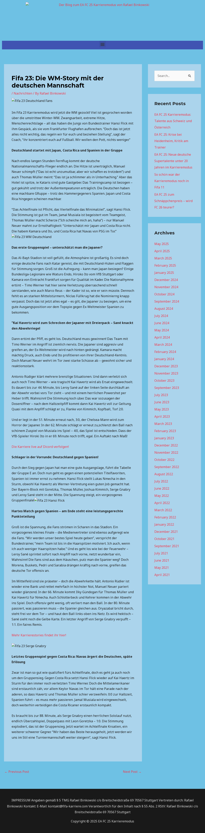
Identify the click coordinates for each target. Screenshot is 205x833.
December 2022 (166, 445)
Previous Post (16, 771)
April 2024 (162, 337)
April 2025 (162, 251)
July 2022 (161, 481)
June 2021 (161, 560)
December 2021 (166, 531)
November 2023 (166, 373)
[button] (102, 44)
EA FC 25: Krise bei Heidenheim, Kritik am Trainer (171, 140)
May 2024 (161, 330)
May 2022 (161, 495)
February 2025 (165, 265)
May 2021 (161, 567)
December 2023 (166, 366)
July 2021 (161, 553)
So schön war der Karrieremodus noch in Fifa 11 (171, 180)
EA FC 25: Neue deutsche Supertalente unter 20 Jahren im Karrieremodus (173, 160)
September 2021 (166, 546)
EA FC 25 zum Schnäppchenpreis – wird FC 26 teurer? (173, 200)
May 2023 (161, 409)
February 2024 (165, 352)
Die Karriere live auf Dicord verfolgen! (40, 446)
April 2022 (162, 503)
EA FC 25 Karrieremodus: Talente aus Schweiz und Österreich (173, 121)
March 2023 (163, 423)
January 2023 (164, 438)
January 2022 (164, 524)
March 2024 (163, 344)
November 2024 (166, 287)
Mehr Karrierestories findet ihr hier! (39, 635)
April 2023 (162, 416)
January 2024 (164, 359)
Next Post (132, 771)
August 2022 (163, 474)
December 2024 (166, 280)
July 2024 (161, 316)
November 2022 (166, 452)
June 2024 (161, 323)
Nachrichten (23, 93)
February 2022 (165, 517)
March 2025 (163, 258)
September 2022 (166, 467)
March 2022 (163, 510)
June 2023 (161, 402)
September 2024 (166, 301)
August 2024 (163, 308)
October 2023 (164, 380)
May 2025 (161, 244)
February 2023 (165, 431)
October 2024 (164, 294)
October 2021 (164, 539)
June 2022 (161, 488)
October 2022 (164, 459)
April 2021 (162, 575)
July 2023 (161, 395)
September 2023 (166, 388)
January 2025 (164, 272)
